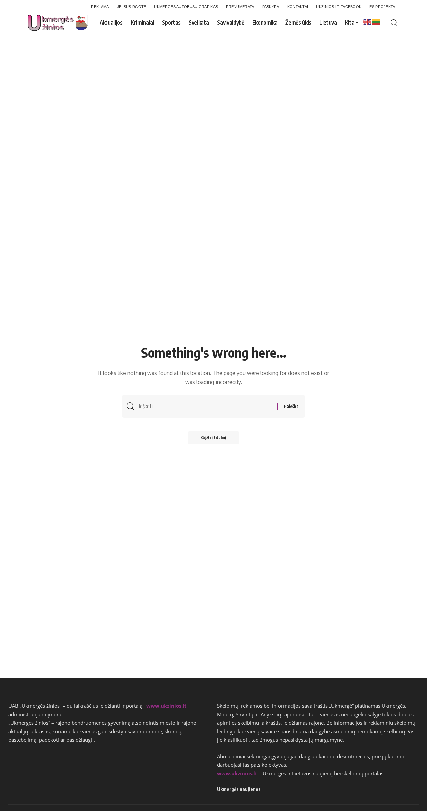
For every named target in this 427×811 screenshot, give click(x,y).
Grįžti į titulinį (213, 437)
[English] (367, 21)
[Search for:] (205, 406)
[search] (394, 22)
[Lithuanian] (376, 21)
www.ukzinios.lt (166, 705)
